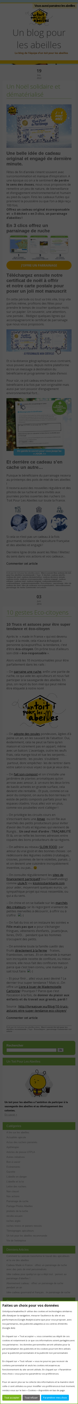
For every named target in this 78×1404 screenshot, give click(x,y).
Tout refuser (31, 1397)
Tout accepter (11, 1397)
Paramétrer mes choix (55, 1397)
